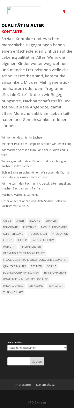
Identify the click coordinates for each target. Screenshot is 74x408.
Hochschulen (38, 234)
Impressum (23, 385)
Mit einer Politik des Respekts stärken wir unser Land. (36, 144)
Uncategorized (13, 285)
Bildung (34, 220)
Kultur (22, 240)
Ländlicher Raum (43, 240)
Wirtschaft (56, 285)
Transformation (55, 272)
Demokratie (10, 227)
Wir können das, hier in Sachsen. (22, 137)
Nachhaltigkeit (31, 246)
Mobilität (9, 246)
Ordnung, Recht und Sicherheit (24, 253)
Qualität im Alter (22, 25)
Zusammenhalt (13, 292)
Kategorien (14, 342)
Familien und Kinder (54, 227)
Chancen (51, 220)
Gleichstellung (13, 234)
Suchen (37, 361)
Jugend (7, 240)
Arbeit (20, 220)
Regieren (36, 266)
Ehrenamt (29, 227)
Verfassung (36, 285)
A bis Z (7, 220)
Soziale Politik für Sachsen (21, 272)
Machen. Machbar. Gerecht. (19, 195)
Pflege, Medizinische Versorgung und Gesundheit (35, 259)
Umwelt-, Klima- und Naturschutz (25, 279)
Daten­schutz (45, 385)
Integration (60, 234)
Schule (51, 266)
